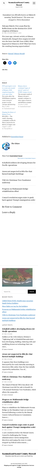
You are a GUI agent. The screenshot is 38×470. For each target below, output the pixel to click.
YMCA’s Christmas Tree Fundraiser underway (18, 315)
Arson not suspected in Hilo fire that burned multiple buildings (17, 355)
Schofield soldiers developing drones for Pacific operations (18, 330)
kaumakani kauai (17, 136)
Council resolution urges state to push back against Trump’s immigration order (19, 425)
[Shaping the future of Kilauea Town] (10, 120)
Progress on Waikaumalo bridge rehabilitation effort (15, 400)
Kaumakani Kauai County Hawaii (19, 453)
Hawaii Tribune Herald (16, 53)
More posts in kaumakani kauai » (27, 158)
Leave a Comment (8, 349)
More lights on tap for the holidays (15, 306)
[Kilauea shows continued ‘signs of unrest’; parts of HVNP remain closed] (26, 96)
